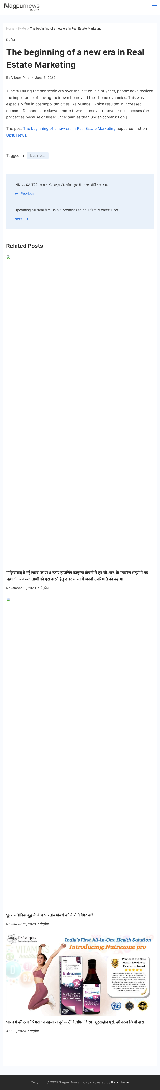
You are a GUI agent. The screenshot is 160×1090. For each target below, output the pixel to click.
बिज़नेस (10, 40)
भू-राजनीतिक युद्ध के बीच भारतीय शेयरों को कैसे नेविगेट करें (49, 915)
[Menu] (154, 7)
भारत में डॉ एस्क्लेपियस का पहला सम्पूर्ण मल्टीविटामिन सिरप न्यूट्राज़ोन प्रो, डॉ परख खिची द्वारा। (76, 1022)
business (37, 155)
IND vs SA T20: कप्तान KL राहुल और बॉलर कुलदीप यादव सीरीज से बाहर (61, 184)
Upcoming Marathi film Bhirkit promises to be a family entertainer (66, 210)
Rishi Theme (120, 1082)
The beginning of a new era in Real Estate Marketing (69, 128)
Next (18, 219)
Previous (27, 193)
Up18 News (16, 135)
